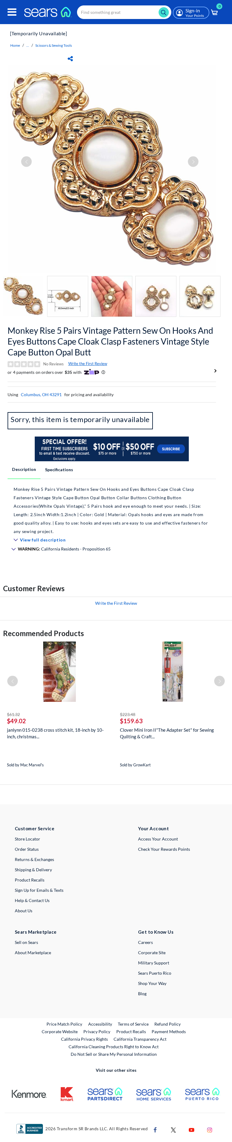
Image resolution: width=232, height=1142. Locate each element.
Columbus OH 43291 (41, 394)
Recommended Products (43, 633)
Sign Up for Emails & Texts (39, 890)
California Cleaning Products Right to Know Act (114, 1046)
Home (15, 45)
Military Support (153, 962)
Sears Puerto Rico (154, 973)
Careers (145, 942)
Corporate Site (152, 952)
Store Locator (27, 838)
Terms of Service (133, 1024)
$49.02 (16, 720)
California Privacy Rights (84, 1039)
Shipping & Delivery (33, 869)
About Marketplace (33, 952)
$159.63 (131, 720)
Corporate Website (60, 1031)
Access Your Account (158, 838)
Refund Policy (167, 1024)
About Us (23, 910)
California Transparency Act (140, 1039)
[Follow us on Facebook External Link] (155, 1129)
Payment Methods (169, 1031)
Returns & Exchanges (34, 859)
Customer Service (34, 828)
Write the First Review (87, 363)
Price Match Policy (64, 1024)
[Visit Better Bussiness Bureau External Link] (29, 1128)
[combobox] (124, 12)
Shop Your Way (152, 983)
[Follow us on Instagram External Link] (210, 1129)
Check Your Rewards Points (164, 849)
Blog (142, 993)
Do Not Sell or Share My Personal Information (114, 1054)
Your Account (153, 828)
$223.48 (127, 714)
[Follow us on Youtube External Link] (191, 1129)
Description (24, 469)
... (27, 45)
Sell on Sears (26, 942)
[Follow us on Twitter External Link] (173, 1129)
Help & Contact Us (32, 900)
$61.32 (13, 714)
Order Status (27, 849)
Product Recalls (29, 879)
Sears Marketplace (36, 932)
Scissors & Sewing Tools (53, 45)
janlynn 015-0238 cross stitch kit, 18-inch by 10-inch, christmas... (55, 733)
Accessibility (100, 1024)
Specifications (59, 469)
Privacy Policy (96, 1031)
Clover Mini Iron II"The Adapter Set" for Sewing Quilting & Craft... (167, 733)
